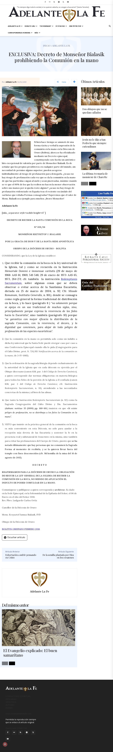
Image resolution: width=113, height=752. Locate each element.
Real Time (106, 217)
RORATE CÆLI (30, 26)
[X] (63, 2)
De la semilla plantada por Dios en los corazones (58, 556)
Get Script (98, 217)
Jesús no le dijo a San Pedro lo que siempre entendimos (94, 143)
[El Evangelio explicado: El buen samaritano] (38, 627)
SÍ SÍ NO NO (60, 26)
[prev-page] (5, 663)
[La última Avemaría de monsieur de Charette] (96, 161)
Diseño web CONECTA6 (16, 728)
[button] (109, 26)
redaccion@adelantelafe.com (18, 713)
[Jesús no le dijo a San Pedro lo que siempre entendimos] (96, 127)
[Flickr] (50, 2)
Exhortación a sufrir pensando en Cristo (20, 556)
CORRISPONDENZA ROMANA (19, 33)
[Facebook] (45, 2)
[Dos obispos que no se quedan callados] (96, 96)
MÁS (36, 33)
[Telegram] (59, 2)
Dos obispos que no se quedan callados (94, 110)
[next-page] (12, 663)
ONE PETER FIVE (75, 26)
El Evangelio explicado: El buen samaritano (30, 653)
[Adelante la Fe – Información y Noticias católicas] (56, 14)
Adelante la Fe (61, 45)
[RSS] (54, 2)
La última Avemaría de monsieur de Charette (95, 175)
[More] (74, 82)
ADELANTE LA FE (14, 26)
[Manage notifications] (5, 744)
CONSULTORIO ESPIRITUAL (18, 696)
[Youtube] (68, 2)
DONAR (9, 708)
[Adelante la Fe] (40, 579)
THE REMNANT (45, 26)
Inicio (46, 45)
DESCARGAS (11, 699)
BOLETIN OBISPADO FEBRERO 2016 (21, 529)
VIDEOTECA (11, 702)
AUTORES (10, 705)
